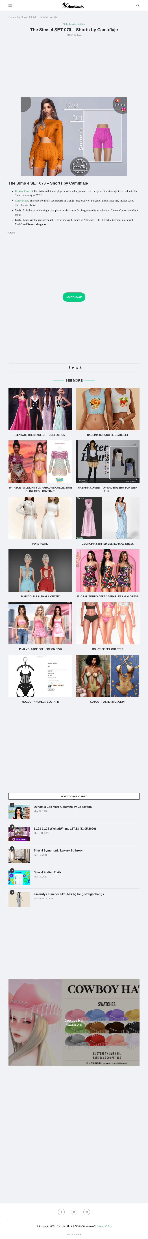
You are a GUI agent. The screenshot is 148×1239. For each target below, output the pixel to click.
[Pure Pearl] (40, 518)
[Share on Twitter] (73, 367)
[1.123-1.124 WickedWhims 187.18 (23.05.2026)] (19, 834)
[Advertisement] (74, 66)
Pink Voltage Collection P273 (40, 649)
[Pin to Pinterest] (77, 367)
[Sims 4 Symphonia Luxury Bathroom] (19, 856)
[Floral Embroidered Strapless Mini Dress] (108, 570)
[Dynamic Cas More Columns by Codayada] (19, 812)
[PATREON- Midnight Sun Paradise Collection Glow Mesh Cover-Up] (40, 461)
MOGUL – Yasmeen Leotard (40, 701)
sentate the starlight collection (40, 435)
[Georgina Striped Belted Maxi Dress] (108, 518)
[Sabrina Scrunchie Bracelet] (108, 409)
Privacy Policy (104, 1226)
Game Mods (21, 200)
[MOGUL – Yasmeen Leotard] (40, 676)
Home (11, 17)
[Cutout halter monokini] (108, 676)
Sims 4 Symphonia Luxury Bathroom (59, 850)
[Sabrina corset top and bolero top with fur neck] (108, 461)
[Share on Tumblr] (80, 367)
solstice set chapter (107, 649)
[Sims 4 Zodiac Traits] (19, 877)
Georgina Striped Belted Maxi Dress (108, 543)
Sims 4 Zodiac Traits (47, 872)
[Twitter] (74, 1212)
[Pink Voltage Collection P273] (40, 623)
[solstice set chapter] (108, 623)
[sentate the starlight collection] (40, 409)
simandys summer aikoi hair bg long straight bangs (69, 894)
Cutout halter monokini (107, 701)
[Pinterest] (86, 1212)
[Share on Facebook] (69, 367)
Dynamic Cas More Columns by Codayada (63, 806)
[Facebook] (61, 1212)
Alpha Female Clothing (74, 24)
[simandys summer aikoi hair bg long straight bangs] (19, 899)
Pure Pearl (40, 543)
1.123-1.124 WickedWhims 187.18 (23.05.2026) (65, 828)
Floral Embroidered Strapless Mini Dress (107, 596)
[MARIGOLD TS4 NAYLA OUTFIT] (40, 570)
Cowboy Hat (74, 1020)
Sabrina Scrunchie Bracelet (107, 435)
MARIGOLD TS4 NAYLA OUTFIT (40, 596)
